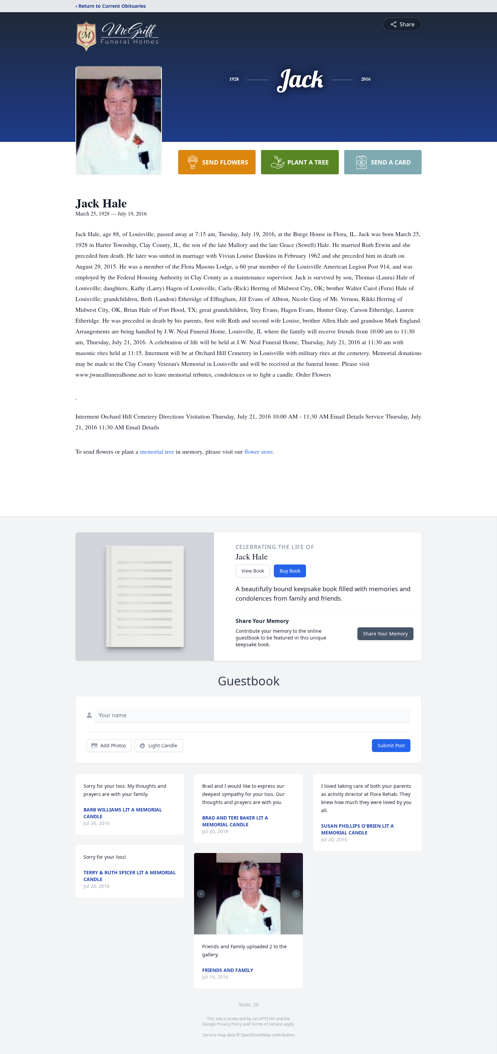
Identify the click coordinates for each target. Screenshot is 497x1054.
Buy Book (290, 571)
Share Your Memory (385, 633)
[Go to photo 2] (250, 930)
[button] (248, 893)
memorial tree (157, 451)
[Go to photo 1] (246, 930)
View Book (252, 571)
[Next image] (296, 894)
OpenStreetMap (256, 1035)
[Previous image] (201, 894)
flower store (258, 451)
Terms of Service (267, 1024)
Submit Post (391, 745)
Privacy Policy (229, 1024)
